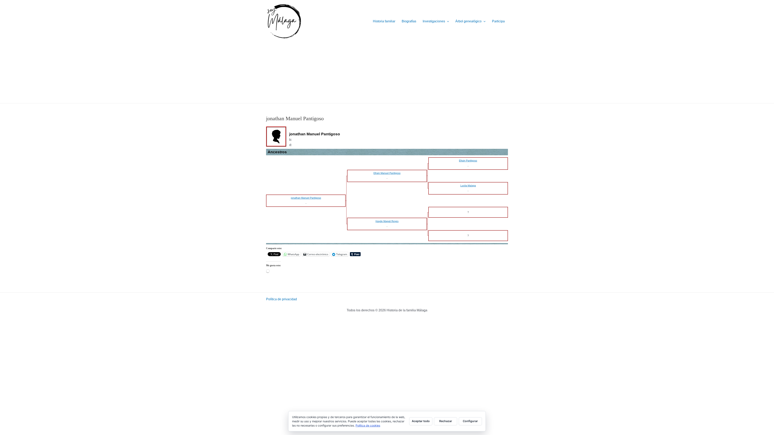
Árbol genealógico (468, 21)
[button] (447, 21)
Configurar (470, 421)
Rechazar (445, 421)
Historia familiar (384, 21)
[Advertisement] (387, 73)
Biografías (409, 21)
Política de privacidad (281, 299)
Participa (498, 21)
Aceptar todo (421, 421)
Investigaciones (434, 21)
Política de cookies (368, 425)
